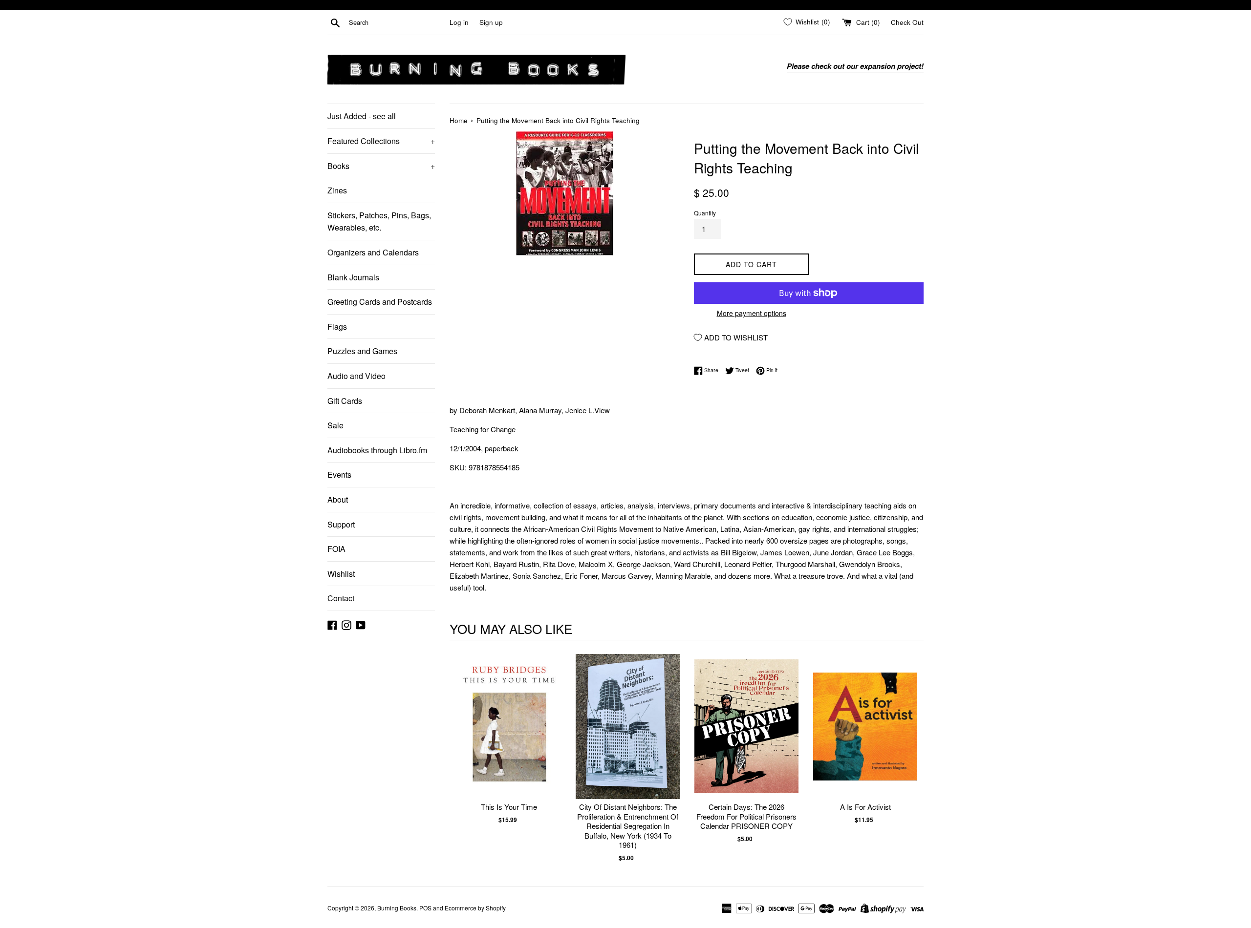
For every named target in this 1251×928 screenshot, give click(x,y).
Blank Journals (353, 277)
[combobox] (397, 22)
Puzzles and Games (362, 351)
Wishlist (341, 573)
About (337, 499)
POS (425, 908)
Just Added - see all (361, 116)
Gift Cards (344, 400)
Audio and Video (356, 375)
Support (341, 524)
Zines (337, 190)
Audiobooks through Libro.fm (377, 450)
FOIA (336, 548)
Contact (340, 598)
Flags (337, 326)
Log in (459, 22)
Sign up (491, 22)
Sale (335, 425)
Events (339, 474)
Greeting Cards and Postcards (379, 301)
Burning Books (396, 908)
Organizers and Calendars (373, 252)
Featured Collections (381, 141)
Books (381, 165)
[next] (914, 758)
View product (509, 736)
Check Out (907, 22)
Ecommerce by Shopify (475, 908)
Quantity (705, 213)
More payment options (751, 313)
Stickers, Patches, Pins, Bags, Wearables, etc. (379, 221)
